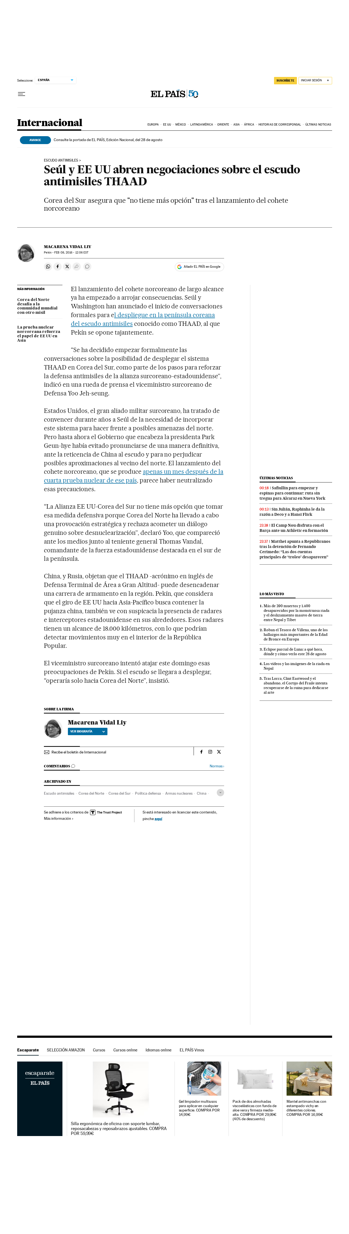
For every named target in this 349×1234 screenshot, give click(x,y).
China (201, 793)
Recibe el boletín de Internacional (79, 752)
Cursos (99, 1050)
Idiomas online (159, 1050)
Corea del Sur (120, 793)
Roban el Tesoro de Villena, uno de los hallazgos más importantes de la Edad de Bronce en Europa (296, 634)
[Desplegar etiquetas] (220, 792)
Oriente (223, 124)
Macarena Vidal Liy (67, 246)
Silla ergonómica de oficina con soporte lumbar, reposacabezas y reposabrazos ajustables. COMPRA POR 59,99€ (119, 1128)
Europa (153, 124)
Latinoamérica (201, 124)
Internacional (49, 123)
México (180, 124)
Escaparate (28, 1050)
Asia (236, 124)
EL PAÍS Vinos (192, 1050)
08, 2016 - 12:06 (71, 252)
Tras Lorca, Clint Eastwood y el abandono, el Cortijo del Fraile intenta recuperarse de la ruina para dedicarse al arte (296, 685)
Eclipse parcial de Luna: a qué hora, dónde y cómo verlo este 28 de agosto (295, 651)
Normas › (217, 766)
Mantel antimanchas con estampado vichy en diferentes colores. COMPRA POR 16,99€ (306, 1108)
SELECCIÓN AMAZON (66, 1050)
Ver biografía (81, 731)
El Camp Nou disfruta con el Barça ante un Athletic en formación (294, 528)
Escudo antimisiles (61, 160)
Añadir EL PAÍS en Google (202, 267)
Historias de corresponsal (279, 124)
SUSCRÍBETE (285, 80)
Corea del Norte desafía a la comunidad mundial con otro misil (37, 306)
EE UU (167, 124)
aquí (158, 818)
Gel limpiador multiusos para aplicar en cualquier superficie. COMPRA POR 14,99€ (199, 1108)
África (249, 124)
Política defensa (148, 793)
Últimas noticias (318, 124)
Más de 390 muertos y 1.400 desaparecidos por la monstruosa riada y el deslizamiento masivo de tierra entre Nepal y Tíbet (296, 613)
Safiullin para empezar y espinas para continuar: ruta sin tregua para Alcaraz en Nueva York (292, 493)
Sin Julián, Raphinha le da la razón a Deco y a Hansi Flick (292, 512)
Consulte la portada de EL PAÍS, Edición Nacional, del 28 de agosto (108, 140)
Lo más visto (272, 594)
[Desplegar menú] (21, 94)
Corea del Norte (91, 793)
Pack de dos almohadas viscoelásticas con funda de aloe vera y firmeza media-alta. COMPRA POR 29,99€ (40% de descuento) (254, 1110)
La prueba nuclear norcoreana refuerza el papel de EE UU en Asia (38, 334)
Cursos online (125, 1050)
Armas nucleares (178, 793)
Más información (57, 818)
